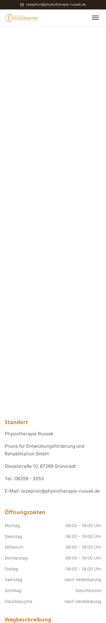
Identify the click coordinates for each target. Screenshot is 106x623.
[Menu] (95, 17)
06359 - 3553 (29, 478)
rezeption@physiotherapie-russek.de (56, 4)
